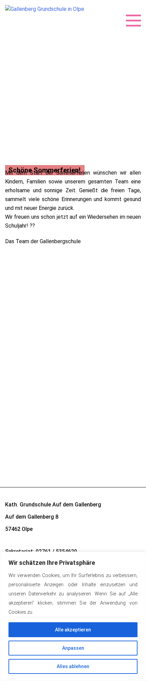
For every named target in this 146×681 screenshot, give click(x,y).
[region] (73, 616)
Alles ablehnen (73, 666)
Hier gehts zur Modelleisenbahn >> (46, 305)
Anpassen (73, 648)
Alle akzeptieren (73, 629)
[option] (73, 150)
